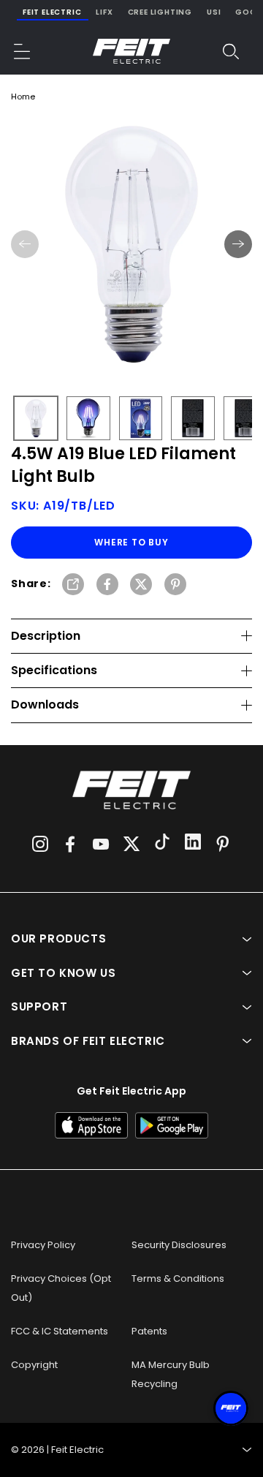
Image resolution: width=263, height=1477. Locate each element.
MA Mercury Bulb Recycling (171, 1374)
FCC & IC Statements (59, 1331)
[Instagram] (40, 844)
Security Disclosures (179, 1245)
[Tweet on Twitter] (141, 585)
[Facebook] (70, 844)
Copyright (34, 1365)
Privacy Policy (43, 1245)
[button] (22, 51)
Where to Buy (131, 542)
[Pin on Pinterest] (175, 585)
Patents (149, 1331)
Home (23, 96)
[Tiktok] (162, 844)
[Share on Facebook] (107, 585)
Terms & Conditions (178, 1278)
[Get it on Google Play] (171, 1125)
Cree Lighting (160, 12)
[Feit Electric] (131, 51)
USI (214, 12)
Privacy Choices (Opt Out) (61, 1288)
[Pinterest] (223, 844)
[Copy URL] (73, 585)
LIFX (104, 12)
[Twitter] (131, 844)
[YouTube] (101, 844)
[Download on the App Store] (91, 1125)
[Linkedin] (193, 844)
